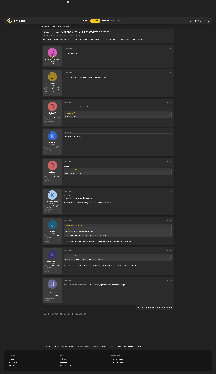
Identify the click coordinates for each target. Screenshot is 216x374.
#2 (171, 73)
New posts (45, 26)
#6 (171, 191)
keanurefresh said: (72, 226)
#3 (171, 102)
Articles (63, 359)
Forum (11, 359)
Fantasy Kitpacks (117, 359)
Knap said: (69, 113)
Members (66, 26)
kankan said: (70, 170)
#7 (171, 221)
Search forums (56, 26)
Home (85, 21)
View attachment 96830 (73, 136)
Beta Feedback (65, 365)
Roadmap (63, 362)
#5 (171, 162)
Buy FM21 (12, 365)
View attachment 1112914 (73, 173)
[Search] (207, 20)
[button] (113, 20)
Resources (107, 21)
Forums (95, 21)
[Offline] (49, 74)
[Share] (167, 49)
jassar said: (69, 256)
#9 (171, 280)
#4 (171, 132)
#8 (171, 251)
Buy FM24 (121, 21)
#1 (171, 49)
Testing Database (118, 362)
